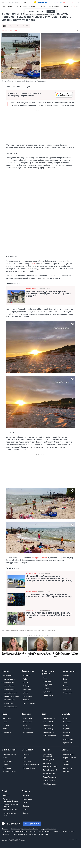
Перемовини (7, 761)
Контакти (57, 831)
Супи (25, 802)
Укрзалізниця (48, 695)
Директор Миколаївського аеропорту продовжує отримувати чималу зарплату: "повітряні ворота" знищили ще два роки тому (49, 578)
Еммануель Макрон (50, 766)
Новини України (31, 573)
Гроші (45, 678)
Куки (42, 11)
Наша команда (68, 831)
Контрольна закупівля (50, 7)
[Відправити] (25, 2)
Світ (44, 714)
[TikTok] (72, 2)
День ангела (67, 768)
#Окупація (51, 630)
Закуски (26, 813)
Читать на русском (9, 30)
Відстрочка (27, 761)
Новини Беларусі (49, 736)
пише (33, 264)
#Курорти (29, 630)
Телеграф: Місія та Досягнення (24, 834)
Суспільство (28, 671)
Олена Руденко (11, 25)
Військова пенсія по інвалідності (10, 805)
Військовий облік (29, 768)
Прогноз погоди (29, 703)
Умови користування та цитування (14, 831)
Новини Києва (8, 675)
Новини (5, 671)
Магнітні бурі (68, 739)
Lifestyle (66, 714)
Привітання (67, 743)
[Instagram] (69, 2)
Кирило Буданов (49, 773)
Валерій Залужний (50, 770)
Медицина (27, 689)
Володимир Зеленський (47, 755)
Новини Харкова (31, 591)
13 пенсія (6, 795)
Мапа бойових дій (9, 754)
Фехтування (67, 693)
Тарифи (46, 688)
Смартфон (7, 732)
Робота (25, 679)
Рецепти (26, 791)
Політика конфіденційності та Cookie (24, 829)
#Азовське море (12, 630)
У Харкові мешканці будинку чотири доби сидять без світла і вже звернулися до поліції (49, 595)
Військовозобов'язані (31, 765)
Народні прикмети (69, 758)
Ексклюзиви (67, 7)
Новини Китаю (48, 732)
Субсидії (26, 686)
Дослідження (28, 732)
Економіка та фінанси (48, 672)
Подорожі (66, 729)
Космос (5, 722)
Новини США (48, 722)
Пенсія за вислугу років (9, 814)
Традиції (66, 761)
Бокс (65, 679)
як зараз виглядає (39, 558)
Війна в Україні (9, 750)
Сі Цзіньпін (47, 763)
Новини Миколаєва (10, 707)
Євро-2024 (67, 689)
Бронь (25, 758)
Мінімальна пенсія (10, 810)
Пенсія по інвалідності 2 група (10, 800)
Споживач (67, 722)
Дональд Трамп (49, 760)
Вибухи (5, 758)
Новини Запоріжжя (10, 693)
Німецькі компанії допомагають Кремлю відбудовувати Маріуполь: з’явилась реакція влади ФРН (48, 293)
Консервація (27, 799)
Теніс (65, 682)
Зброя (5, 765)
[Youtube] (63, 2)
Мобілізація (27, 750)
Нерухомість (47, 685)
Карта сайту (6, 834)
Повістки (26, 754)
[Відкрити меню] (3, 2)
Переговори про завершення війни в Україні (20, 7)
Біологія (6, 725)
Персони (46, 750)
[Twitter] (66, 2)
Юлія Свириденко (49, 784)
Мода (65, 725)
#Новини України (40, 630)
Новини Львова (9, 689)
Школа (25, 693)
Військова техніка (9, 772)
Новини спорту (69, 671)
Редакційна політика (48, 829)
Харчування (27, 722)
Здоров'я (26, 714)
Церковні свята (68, 754)
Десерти (26, 806)
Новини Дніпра (8, 682)
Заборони (66, 765)
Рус (78, 2)
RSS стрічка (43, 834)
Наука (4, 714)
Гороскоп (66, 718)
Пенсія (5, 791)
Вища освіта (27, 696)
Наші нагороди (44, 831)
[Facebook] (54, 2)
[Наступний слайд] (79, 7)
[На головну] (40, 2)
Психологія (27, 729)
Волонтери (7, 768)
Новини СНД (48, 729)
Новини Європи (31, 288)
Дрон (5, 729)
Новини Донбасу (9, 700)
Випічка (26, 795)
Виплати (26, 682)
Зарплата (26, 675)
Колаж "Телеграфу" (38, 81)
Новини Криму (8, 703)
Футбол (66, 675)
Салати (26, 809)
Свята (65, 750)
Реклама (33, 831)
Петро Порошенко (50, 777)
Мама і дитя (27, 718)
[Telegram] (60, 2)
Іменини (66, 772)
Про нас (5, 829)
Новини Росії (48, 725)
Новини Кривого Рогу (11, 696)
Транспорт (47, 681)
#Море (21, 630)
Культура (66, 732)
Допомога (26, 700)
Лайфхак (66, 736)
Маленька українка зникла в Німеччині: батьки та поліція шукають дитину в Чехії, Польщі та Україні (49, 615)
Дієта (25, 725)
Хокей (65, 686)
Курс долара (47, 692)
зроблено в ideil (73, 840)
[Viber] (57, 2)
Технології (7, 718)
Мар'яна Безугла (49, 780)
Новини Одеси (8, 686)
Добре (51, 11)
